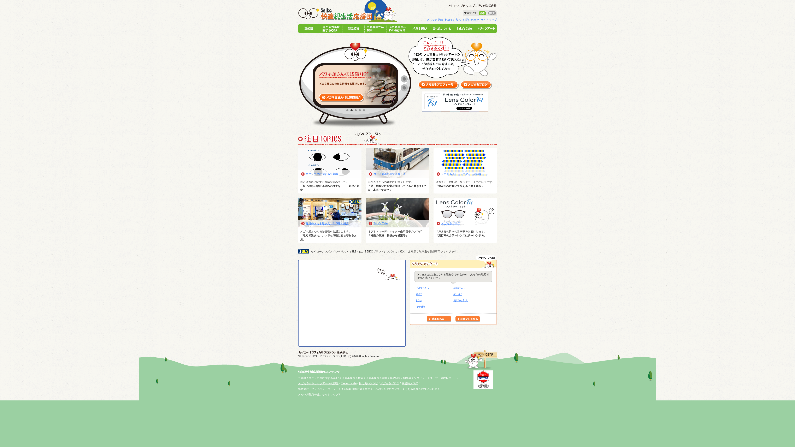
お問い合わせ (471, 19)
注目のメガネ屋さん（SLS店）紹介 (327, 223)
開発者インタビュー (415, 378)
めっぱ (457, 294)
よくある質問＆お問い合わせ (419, 389)
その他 (420, 306)
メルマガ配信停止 (309, 394)
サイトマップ (489, 19)
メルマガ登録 (435, 19)
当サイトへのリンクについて (382, 389)
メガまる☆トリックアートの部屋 (461, 173)
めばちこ (459, 287)
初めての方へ (453, 19)
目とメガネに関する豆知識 (322, 173)
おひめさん (460, 300)
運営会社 (303, 389)
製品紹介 (395, 378)
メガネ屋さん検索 (352, 378)
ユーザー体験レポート (443, 378)
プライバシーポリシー (324, 389)
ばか (419, 300)
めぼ (419, 294)
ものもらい (423, 287)
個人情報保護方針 (351, 389)
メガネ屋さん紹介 (376, 378)
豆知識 (302, 378)
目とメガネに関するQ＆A (324, 378)
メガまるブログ (450, 223)
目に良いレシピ (368, 383)
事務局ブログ (410, 383)
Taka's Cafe (380, 223)
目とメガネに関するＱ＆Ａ (389, 173)
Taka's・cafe (349, 383)
